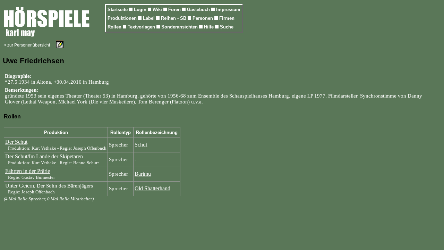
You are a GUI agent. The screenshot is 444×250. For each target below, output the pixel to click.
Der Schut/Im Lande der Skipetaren (44, 156)
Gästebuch (199, 9)
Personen (203, 18)
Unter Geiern (19, 186)
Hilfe (209, 27)
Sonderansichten (180, 27)
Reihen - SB (174, 18)
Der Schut (16, 142)
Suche (226, 27)
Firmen (226, 18)
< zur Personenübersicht (27, 45)
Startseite (118, 9)
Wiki (158, 9)
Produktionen (123, 18)
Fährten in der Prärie (27, 171)
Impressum (228, 9)
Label (149, 18)
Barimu (143, 174)
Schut (141, 145)
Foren (175, 9)
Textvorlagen (142, 27)
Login (141, 9)
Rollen (115, 27)
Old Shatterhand (152, 188)
